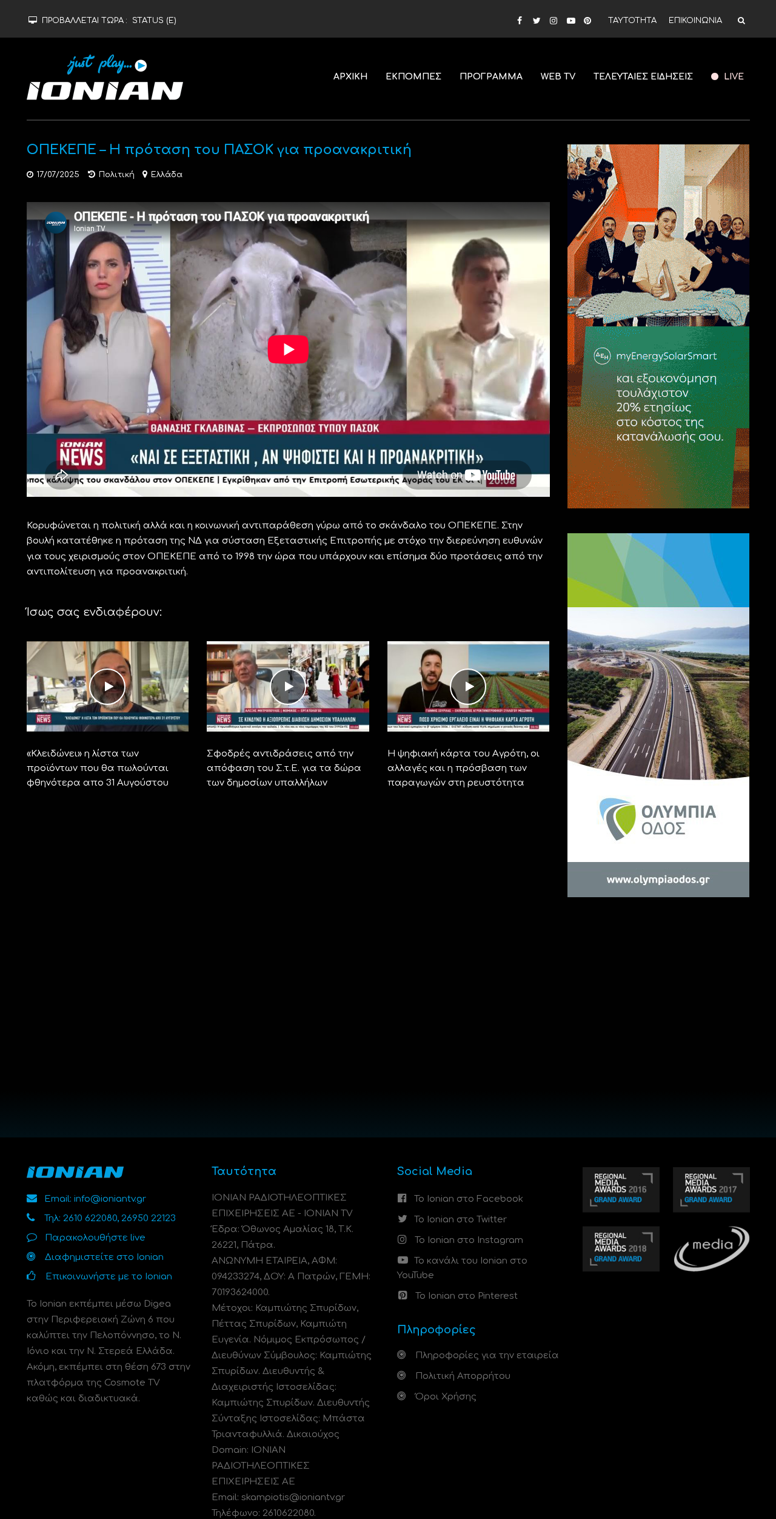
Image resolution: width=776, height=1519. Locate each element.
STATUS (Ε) (154, 20)
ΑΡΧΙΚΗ (350, 76)
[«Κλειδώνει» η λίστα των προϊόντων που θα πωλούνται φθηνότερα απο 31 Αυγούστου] (108, 686)
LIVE (732, 76)
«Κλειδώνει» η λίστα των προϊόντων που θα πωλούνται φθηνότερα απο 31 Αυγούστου (98, 768)
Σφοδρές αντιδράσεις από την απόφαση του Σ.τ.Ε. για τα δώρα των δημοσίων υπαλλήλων (284, 768)
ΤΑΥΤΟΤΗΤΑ (632, 20)
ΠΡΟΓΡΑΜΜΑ (491, 76)
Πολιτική (117, 174)
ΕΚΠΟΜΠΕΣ (413, 76)
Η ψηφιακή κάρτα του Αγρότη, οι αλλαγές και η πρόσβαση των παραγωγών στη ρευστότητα (463, 768)
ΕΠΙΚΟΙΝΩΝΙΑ (695, 20)
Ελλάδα (166, 174)
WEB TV (558, 76)
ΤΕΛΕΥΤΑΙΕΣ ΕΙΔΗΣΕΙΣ (643, 76)
